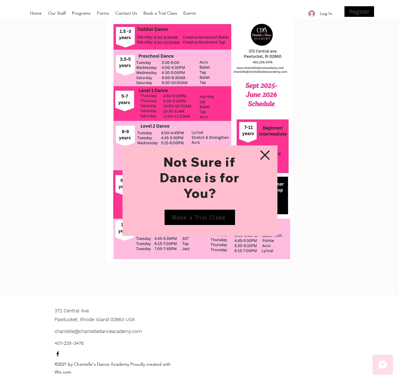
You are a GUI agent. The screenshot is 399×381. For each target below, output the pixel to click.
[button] (265, 155)
